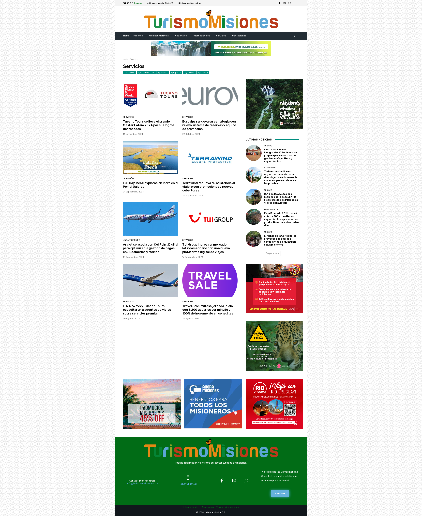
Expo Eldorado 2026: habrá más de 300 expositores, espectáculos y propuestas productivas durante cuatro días (281, 219)
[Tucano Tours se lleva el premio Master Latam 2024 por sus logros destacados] (150, 96)
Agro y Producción (146, 72)
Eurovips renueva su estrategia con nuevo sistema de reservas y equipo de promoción (209, 125)
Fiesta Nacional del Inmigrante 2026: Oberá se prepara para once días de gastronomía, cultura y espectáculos (280, 155)
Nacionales (269, 168)
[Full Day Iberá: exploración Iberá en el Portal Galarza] (150, 157)
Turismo (268, 146)
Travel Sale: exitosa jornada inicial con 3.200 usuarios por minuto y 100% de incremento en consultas (208, 309)
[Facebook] (279, 3)
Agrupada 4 (203, 72)
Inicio (125, 59)
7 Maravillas (129, 72)
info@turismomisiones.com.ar (143, 483)
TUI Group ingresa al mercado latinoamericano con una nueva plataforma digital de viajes (206, 248)
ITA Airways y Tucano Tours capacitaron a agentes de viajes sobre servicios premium (147, 309)
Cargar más (271, 253)
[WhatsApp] (289, 3)
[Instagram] (284, 3)
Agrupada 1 (163, 72)
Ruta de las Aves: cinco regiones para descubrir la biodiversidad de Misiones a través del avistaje (281, 198)
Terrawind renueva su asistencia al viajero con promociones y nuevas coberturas (208, 186)
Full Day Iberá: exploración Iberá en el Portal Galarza (150, 185)
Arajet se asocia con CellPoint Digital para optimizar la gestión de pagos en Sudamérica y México (150, 248)
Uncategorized (131, 240)
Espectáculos (271, 210)
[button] (295, 36)
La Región (128, 178)
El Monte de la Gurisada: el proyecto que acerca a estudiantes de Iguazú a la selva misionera (280, 240)
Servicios (128, 117)
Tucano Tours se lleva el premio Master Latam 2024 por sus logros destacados (148, 125)
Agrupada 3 (189, 72)
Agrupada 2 (176, 72)
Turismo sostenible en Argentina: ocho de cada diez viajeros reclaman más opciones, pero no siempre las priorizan (281, 177)
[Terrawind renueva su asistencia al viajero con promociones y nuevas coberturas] (210, 157)
